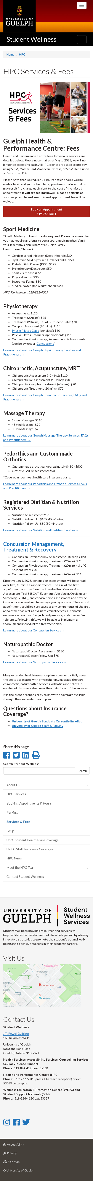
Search (82, 771)
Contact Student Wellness (25, 876)
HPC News (14, 858)
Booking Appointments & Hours (29, 803)
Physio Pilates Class (25, 330)
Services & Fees (24, 822)
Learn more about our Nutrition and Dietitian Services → (41, 530)
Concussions (45, 343)
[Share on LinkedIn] (25, 755)
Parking (12, 812)
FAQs (10, 831)
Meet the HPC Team (20, 867)
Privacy (18, 1154)
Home (10, 54)
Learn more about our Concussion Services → (34, 630)
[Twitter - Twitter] (26, 1122)
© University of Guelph (18, 1170)
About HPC (14, 785)
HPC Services (16, 794)
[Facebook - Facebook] (16, 1122)
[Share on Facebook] (6, 755)
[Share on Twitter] (16, 755)
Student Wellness (31, 39)
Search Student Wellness (21, 764)
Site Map (20, 1163)
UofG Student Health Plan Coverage (32, 840)
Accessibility (22, 1145)
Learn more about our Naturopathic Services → (35, 662)
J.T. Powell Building (16, 1033)
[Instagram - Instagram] (6, 1122)
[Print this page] (36, 755)
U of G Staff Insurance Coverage (29, 849)
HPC (22, 54)
